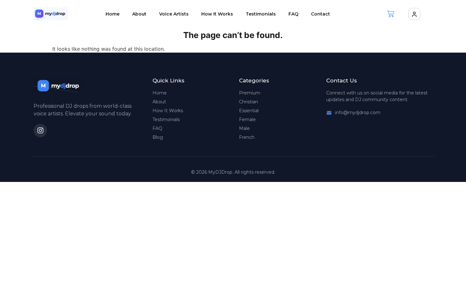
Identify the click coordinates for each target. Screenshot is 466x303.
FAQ (293, 14)
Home (113, 14)
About (139, 14)
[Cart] (390, 13)
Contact (320, 14)
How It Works (217, 14)
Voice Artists (174, 14)
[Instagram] (40, 130)
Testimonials (261, 14)
